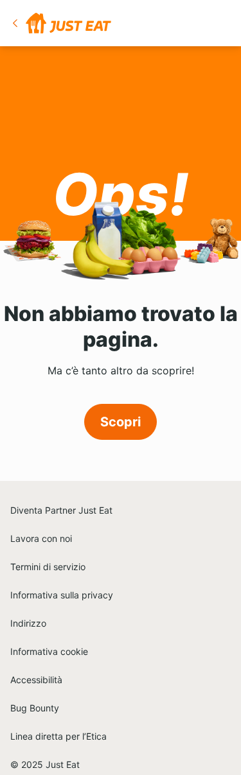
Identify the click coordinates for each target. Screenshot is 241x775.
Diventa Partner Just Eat (61, 510)
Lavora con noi (41, 538)
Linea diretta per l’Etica (58, 736)
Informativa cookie (49, 651)
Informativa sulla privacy (61, 594)
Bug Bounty (34, 707)
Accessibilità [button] (36, 679)
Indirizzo (28, 623)
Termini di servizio (47, 566)
